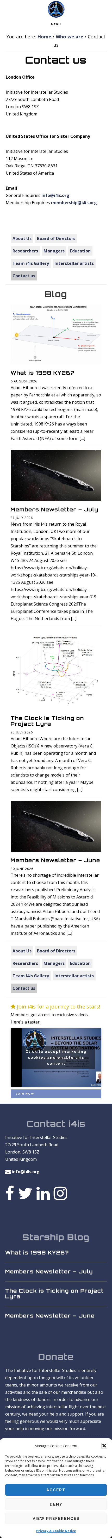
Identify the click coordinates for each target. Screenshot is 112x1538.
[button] (104, 1445)
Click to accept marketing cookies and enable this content (56, 1057)
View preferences (56, 1518)
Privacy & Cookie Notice (56, 1531)
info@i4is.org (55, 195)
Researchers (25, 251)
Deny (56, 1504)
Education (80, 251)
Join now (25, 1093)
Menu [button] (56, 24)
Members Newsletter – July (54, 509)
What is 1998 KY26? (42, 373)
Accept (56, 1490)
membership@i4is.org (74, 202)
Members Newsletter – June (55, 860)
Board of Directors (56, 238)
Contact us (24, 276)
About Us (22, 238)
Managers (54, 251)
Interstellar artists (74, 263)
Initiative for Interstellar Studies (56, 9)
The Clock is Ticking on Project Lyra (47, 721)
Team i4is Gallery (31, 263)
